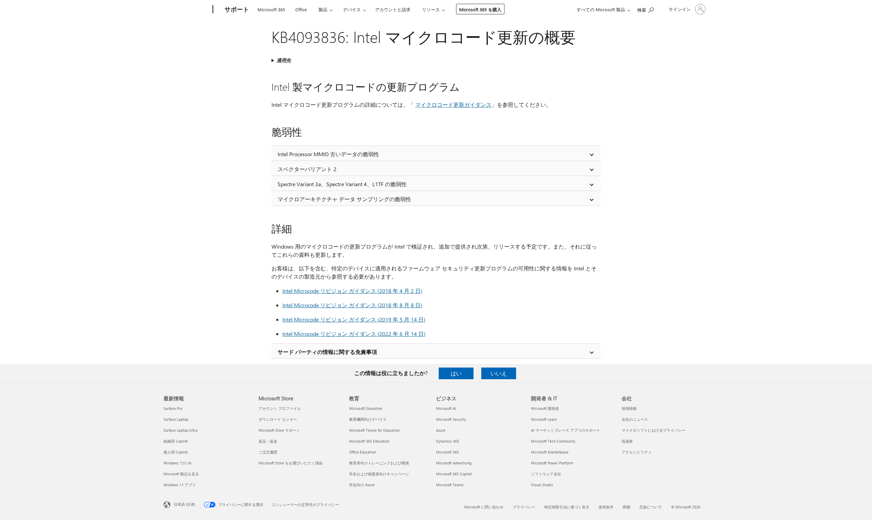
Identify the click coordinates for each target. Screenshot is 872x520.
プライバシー (524, 506)
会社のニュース (635, 419)
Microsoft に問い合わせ (483, 506)
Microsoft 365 (271, 9)
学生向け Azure (362, 484)
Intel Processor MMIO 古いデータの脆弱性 (328, 154)
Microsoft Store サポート (279, 430)
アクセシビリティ (637, 452)
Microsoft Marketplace (550, 452)
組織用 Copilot (176, 441)
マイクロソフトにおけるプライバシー (653, 430)
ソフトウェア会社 (546, 473)
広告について (650, 506)
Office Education (362, 452)
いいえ (498, 373)
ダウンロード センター (278, 419)
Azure (441, 430)
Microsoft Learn (544, 419)
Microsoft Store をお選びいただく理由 (291, 462)
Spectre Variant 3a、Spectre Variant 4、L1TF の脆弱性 (342, 184)
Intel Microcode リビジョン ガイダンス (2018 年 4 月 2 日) (352, 290)
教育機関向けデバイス (368, 419)
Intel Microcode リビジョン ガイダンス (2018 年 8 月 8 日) (352, 305)
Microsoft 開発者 (545, 408)
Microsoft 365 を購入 (480, 9)
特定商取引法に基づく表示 (566, 506)
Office (301, 9)
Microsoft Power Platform (552, 462)
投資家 (627, 441)
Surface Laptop (176, 419)
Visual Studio (542, 484)
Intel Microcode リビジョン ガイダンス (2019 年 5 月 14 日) (353, 319)
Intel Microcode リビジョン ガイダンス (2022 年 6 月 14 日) (353, 333)
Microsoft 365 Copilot (454, 473)
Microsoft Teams (450, 484)
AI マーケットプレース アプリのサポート (565, 430)
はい (456, 373)
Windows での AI (177, 462)
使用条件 (605, 506)
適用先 (284, 60)
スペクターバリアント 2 (307, 169)
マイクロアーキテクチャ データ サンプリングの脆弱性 (344, 199)
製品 (322, 9)
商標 (626, 506)
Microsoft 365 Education (369, 441)
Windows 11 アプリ (180, 484)
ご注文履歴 (268, 452)
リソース (431, 9)
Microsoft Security (451, 419)
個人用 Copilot (176, 452)
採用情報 (629, 408)
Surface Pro (173, 408)
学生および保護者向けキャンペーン (379, 473)
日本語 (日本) (185, 504)
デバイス (352, 9)
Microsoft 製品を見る (181, 473)
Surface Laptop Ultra (181, 430)
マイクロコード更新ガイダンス (453, 104)
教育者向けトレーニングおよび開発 (379, 462)
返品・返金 (268, 441)
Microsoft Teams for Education (374, 430)
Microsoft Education (365, 408)
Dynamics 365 (447, 441)
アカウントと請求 (392, 9)
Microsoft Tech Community (553, 441)
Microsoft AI (446, 408)
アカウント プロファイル (280, 408)
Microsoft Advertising (453, 462)
